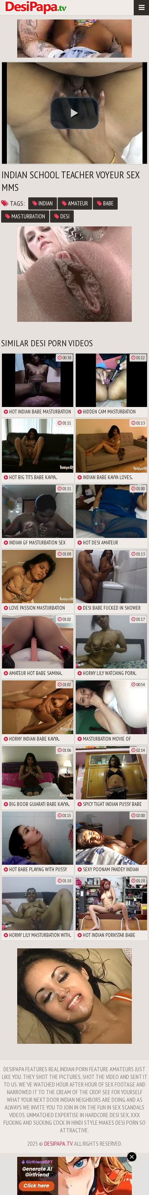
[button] (74, 113)
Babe (107, 203)
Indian (45, 203)
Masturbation (27, 216)
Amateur (77, 203)
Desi (64, 216)
